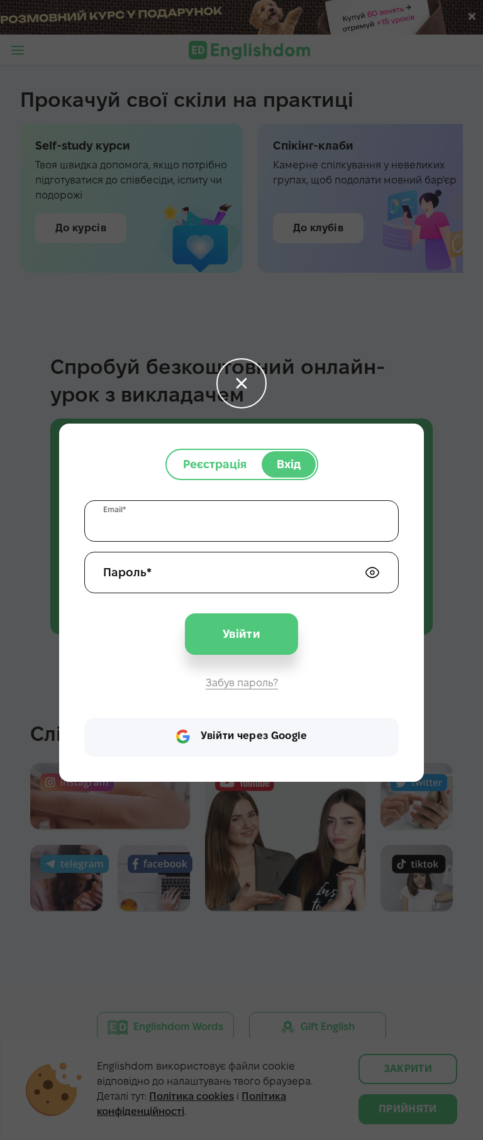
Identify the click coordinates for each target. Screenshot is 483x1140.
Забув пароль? (242, 682)
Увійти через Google (254, 735)
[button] (241, 383)
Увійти (241, 634)
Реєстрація (215, 464)
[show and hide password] (372, 572)
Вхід (289, 464)
